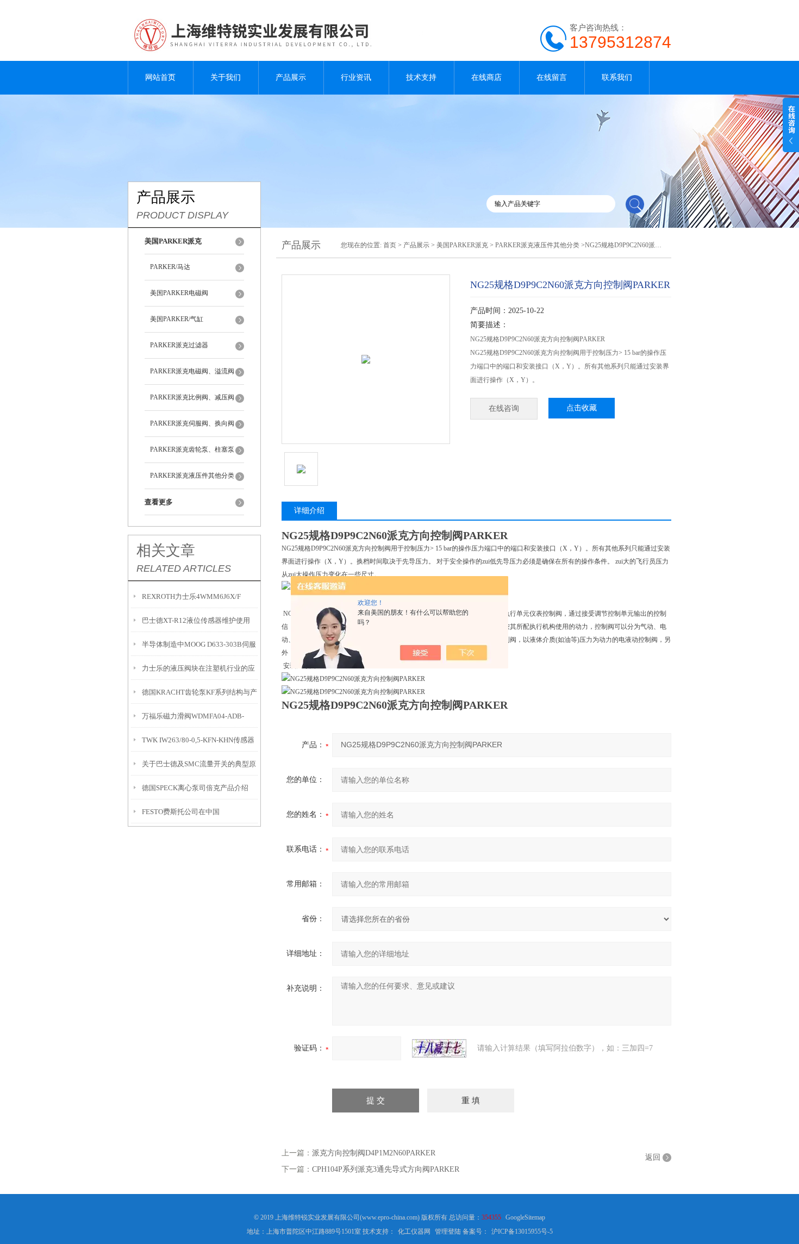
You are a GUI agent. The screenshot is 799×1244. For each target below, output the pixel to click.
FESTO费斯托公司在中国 (181, 812)
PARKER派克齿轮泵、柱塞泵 (192, 449)
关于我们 (225, 77)
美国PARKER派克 (462, 245)
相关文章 (165, 550)
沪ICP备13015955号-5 (522, 1231)
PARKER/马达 (170, 267)
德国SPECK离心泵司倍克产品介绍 (195, 788)
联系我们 (617, 77)
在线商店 (486, 77)
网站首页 (160, 77)
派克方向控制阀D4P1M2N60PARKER (373, 1153)
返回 (652, 1157)
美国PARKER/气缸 (176, 319)
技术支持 (421, 77)
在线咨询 (504, 408)
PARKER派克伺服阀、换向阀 (192, 423)
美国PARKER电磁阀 (179, 293)
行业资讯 (356, 77)
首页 (389, 245)
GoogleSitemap (525, 1217)
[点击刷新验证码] (439, 1048)
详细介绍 (309, 511)
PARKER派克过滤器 (179, 345)
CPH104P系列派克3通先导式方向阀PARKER (385, 1169)
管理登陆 (448, 1231)
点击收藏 (581, 408)
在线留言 (551, 77)
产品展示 (291, 77)
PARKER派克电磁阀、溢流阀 (192, 371)
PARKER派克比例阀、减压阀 (192, 397)
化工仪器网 (414, 1231)
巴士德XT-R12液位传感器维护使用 (196, 620)
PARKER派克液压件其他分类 (192, 475)
